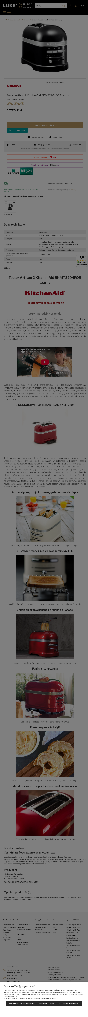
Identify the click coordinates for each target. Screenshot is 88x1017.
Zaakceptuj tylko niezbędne (21, 1004)
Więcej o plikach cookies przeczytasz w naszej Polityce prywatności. (30, 998)
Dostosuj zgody (46, 1004)
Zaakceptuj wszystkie (69, 1004)
